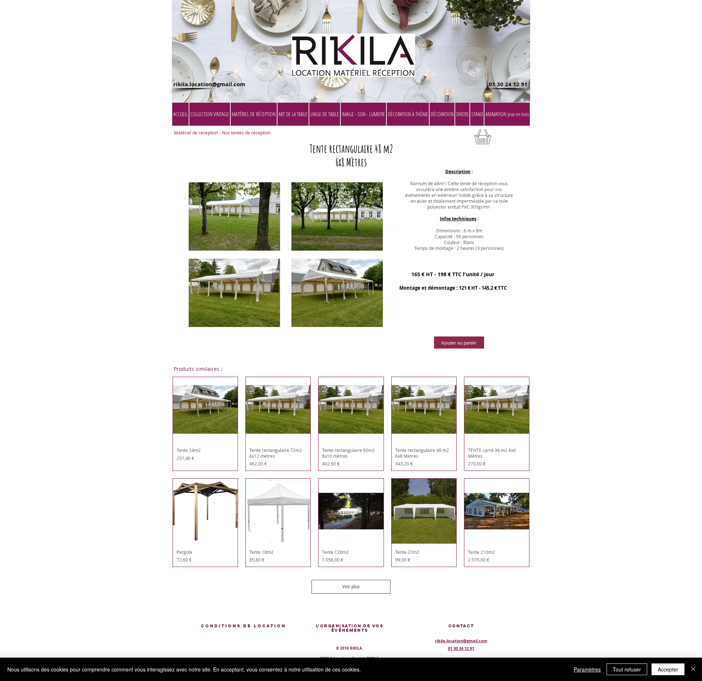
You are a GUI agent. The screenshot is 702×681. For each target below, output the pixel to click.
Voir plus (351, 586)
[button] (511, 139)
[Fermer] (693, 669)
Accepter (668, 669)
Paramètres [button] (587, 669)
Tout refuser (627, 669)
